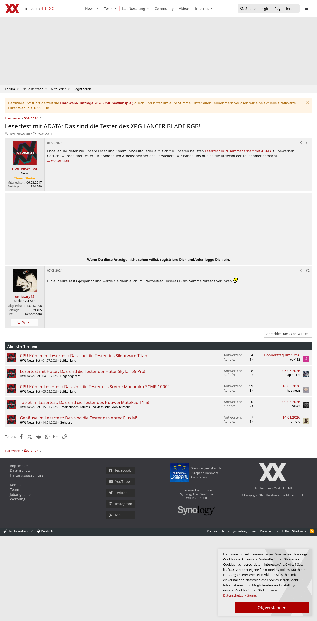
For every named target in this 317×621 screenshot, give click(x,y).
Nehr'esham (33, 314)
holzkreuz (293, 390)
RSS (118, 515)
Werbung (17, 499)
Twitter (121, 492)
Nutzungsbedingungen (239, 531)
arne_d (295, 421)
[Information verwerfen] (307, 103)
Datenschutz (20, 470)
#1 (308, 143)
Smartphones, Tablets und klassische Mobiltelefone (95, 407)
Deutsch (46, 531)
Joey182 (294, 359)
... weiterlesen (58, 160)
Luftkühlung (68, 360)
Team (14, 489)
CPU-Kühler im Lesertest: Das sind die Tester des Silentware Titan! (84, 355)
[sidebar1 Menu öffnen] (306, 8)
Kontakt (16, 484)
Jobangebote (20, 494)
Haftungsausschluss (26, 475)
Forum (10, 89)
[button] (98, 8)
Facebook (123, 470)
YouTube (122, 481)
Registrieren (82, 89)
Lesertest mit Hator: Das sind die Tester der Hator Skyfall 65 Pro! (82, 371)
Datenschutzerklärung (239, 595)
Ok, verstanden (272, 607)
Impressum (19, 465)
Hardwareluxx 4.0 (20, 531)
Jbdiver (295, 406)
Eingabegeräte (70, 376)
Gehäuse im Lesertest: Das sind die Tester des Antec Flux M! (78, 418)
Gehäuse (66, 422)
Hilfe (285, 531)
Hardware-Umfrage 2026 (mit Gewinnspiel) (96, 103)
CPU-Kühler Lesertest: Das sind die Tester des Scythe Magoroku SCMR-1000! (94, 386)
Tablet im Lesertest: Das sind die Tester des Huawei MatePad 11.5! (84, 402)
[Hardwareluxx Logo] (30, 8)
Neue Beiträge (32, 89)
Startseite (299, 531)
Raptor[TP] (293, 375)
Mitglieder (58, 89)
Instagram (123, 503)
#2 (308, 270)
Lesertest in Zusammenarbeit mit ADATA (238, 151)
